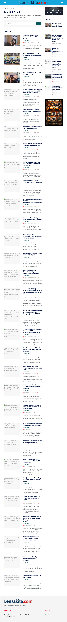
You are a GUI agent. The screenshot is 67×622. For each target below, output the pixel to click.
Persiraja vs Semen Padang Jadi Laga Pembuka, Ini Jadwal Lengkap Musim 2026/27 (32, 479)
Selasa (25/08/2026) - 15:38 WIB (30, 429)
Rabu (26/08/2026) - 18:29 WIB (30, 373)
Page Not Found (11, 8)
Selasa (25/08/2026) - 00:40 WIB (30, 544)
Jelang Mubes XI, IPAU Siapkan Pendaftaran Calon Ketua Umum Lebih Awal (32, 182)
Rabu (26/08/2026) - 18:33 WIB (30, 355)
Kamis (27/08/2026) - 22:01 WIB (30, 317)
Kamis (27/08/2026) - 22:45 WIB (30, 223)
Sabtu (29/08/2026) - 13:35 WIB (30, 187)
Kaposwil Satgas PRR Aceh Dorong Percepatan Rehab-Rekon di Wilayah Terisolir (32, 498)
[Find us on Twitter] (48, 615)
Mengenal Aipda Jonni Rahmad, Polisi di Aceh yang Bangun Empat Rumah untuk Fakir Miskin (32, 407)
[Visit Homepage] (33, 2)
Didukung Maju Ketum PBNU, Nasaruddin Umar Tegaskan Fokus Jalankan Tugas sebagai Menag (31, 272)
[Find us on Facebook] (45, 615)
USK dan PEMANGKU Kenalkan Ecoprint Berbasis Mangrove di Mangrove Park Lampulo (32, 55)
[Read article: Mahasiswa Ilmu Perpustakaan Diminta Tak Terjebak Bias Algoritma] (12, 132)
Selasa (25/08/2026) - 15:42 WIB (30, 412)
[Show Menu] (5, 2)
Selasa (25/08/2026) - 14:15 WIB (30, 485)
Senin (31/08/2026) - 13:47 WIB (30, 61)
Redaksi (27, 40)
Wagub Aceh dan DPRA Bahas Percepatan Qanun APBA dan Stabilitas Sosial (32, 368)
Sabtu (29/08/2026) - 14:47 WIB (30, 115)
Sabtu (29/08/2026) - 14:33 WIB (30, 169)
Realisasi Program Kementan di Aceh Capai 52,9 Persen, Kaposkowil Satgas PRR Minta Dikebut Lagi (32, 236)
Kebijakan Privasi (24, 615)
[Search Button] (62, 2)
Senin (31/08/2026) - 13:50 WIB (30, 42)
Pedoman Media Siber (9, 616)
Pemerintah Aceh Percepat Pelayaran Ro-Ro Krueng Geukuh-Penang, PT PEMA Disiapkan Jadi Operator (32, 91)
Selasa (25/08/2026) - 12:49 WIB (30, 503)
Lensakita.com (11, 605)
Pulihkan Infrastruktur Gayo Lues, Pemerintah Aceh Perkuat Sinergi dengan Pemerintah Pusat (31, 538)
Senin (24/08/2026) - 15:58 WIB (30, 581)
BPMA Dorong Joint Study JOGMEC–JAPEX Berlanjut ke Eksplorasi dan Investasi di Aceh (32, 163)
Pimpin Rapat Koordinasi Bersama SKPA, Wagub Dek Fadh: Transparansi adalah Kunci (32, 386)
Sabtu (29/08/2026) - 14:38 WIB (30, 149)
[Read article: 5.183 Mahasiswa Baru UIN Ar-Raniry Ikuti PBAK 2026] (12, 580)
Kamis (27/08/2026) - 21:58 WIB (30, 336)
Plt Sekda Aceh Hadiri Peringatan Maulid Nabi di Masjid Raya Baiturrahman (31, 558)
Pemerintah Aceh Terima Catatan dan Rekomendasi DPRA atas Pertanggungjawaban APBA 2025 (32, 331)
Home (5, 8)
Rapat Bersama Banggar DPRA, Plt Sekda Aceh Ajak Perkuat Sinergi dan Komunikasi (32, 349)
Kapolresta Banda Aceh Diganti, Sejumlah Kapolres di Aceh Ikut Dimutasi (30, 37)
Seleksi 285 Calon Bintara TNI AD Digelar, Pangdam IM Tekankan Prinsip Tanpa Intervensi (32, 461)
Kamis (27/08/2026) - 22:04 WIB (30, 297)
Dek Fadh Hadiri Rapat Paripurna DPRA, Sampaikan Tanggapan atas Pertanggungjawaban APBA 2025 (32, 312)
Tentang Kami (7, 615)
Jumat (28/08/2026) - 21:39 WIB (30, 206)
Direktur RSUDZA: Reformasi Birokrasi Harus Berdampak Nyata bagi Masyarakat (32, 442)
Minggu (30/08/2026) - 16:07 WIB (30, 78)
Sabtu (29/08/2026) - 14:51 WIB (30, 96)
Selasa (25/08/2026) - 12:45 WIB (30, 525)
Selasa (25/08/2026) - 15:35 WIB (30, 448)
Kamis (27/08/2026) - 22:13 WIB (30, 277)
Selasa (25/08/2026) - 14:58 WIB (30, 466)
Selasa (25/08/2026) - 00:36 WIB (30, 564)
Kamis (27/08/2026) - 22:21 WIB (30, 242)
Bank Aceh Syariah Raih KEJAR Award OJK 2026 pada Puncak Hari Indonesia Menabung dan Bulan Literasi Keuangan (32, 201)
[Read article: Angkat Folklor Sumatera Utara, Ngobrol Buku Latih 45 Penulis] (12, 77)
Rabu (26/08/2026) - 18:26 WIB (30, 392)
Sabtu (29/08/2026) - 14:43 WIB (30, 132)
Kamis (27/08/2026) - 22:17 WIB (30, 259)
